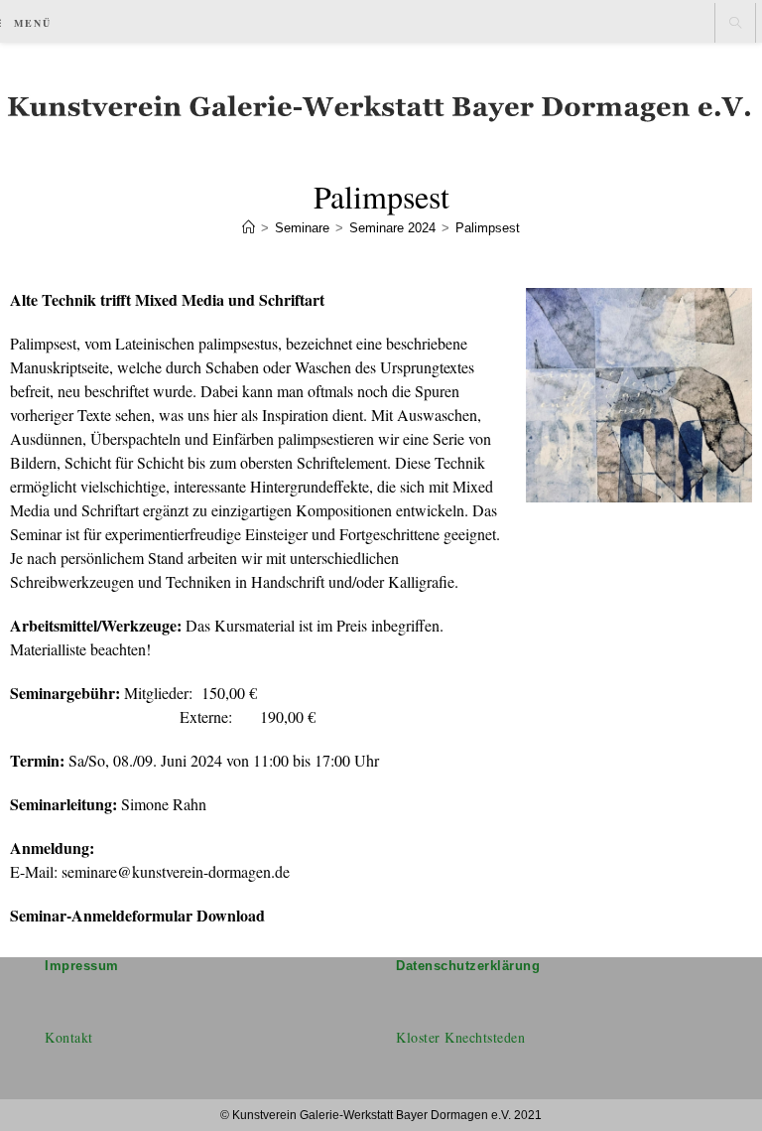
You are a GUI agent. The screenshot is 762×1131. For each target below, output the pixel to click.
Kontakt (69, 1037)
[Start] (248, 227)
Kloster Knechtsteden (460, 1037)
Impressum (82, 965)
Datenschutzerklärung (468, 965)
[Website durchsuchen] (735, 24)
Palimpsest (487, 227)
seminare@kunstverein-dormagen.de (176, 871)
